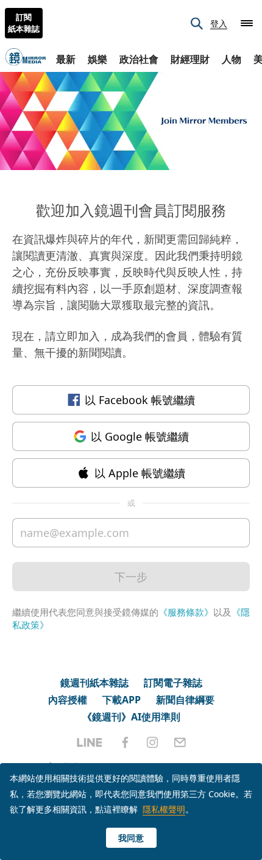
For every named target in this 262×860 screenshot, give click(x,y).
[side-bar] (247, 23)
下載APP (121, 699)
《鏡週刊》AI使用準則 (131, 716)
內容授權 (67, 699)
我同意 (131, 838)
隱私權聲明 (164, 809)
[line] (90, 742)
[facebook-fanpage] (125, 742)
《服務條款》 (185, 612)
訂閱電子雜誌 (173, 682)
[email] (180, 742)
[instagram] (152, 742)
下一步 (131, 576)
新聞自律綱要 (185, 699)
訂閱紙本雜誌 (24, 23)
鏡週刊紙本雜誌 (94, 682)
